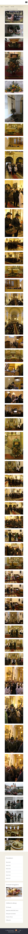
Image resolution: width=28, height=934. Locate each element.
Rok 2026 (8, 862)
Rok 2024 (8, 868)
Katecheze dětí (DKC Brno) (12, 910)
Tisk (20, 930)
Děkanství (8, 920)
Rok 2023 (8, 872)
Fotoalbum (7, 6)
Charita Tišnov (9, 917)
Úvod (2, 6)
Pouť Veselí (8, 897)
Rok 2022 (12, 6)
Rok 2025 (8, 865)
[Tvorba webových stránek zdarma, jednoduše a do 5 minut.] (16, 930)
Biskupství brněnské (11, 913)
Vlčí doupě (8, 907)
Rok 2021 (8, 878)
